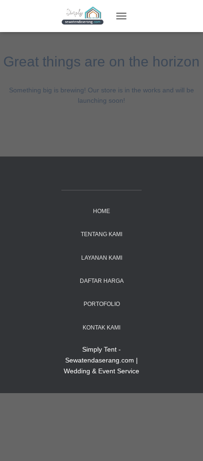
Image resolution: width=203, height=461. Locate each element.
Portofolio (102, 304)
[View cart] (138, 16)
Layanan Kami (101, 258)
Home (101, 211)
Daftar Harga (102, 281)
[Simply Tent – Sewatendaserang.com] (86, 16)
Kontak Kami (101, 327)
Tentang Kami (101, 234)
